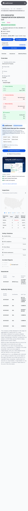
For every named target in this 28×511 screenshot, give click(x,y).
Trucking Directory (5, 8)
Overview (4, 53)
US (11, 8)
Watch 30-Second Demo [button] (15, 153)
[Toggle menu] (25, 3)
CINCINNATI (19, 8)
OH (14, 8)
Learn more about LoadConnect (10, 183)
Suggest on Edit (21, 39)
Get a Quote (14, 48)
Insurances (12, 53)
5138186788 (22, 44)
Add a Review (8, 39)
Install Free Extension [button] (15, 150)
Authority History (22, 53)
